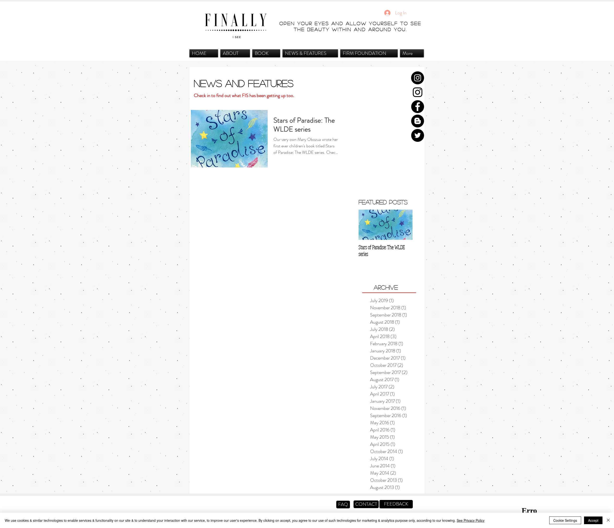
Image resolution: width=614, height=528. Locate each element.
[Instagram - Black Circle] (417, 77)
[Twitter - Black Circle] (417, 135)
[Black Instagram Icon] (417, 92)
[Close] (608, 520)
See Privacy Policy (470, 520)
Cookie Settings (565, 520)
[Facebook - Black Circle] (417, 106)
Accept (593, 520)
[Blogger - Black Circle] (417, 121)
